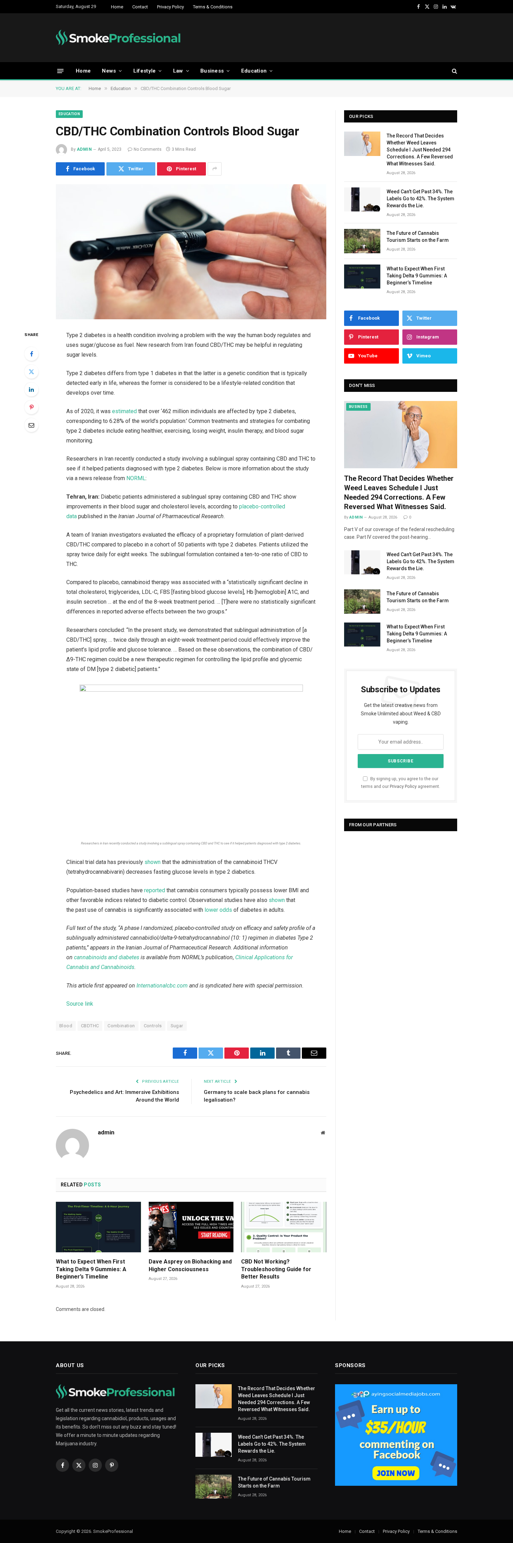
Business (212, 71)
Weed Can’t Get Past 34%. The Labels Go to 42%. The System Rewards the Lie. (420, 198)
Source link (79, 1003)
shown (152, 862)
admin (84, 149)
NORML (136, 478)
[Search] (454, 71)
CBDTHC (90, 1025)
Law (178, 71)
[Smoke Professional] (120, 37)
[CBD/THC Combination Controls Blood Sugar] (191, 252)
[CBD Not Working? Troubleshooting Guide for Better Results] (283, 1227)
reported (154, 890)
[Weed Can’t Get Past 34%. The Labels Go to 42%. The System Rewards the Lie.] (362, 199)
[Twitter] (31, 372)
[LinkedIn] (31, 389)
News (109, 71)
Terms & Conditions (212, 6)
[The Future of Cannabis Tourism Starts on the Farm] (362, 241)
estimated (124, 411)
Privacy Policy (170, 6)
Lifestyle (144, 71)
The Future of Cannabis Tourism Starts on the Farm (418, 236)
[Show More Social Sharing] (215, 169)
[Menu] (60, 70)
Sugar (177, 1025)
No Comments (148, 149)
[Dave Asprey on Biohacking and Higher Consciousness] (191, 1227)
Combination (121, 1025)
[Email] (31, 425)
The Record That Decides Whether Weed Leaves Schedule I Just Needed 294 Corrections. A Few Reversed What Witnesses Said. (420, 149)
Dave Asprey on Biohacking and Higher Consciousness (190, 1265)
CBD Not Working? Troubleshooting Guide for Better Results (276, 1269)
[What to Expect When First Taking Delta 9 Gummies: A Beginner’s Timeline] (98, 1227)
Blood (65, 1025)
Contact (140, 6)
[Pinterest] (31, 407)
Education (254, 71)
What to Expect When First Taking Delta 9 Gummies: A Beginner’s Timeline (91, 1269)
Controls (153, 1025)
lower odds (218, 910)
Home (117, 6)
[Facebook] (31, 354)
